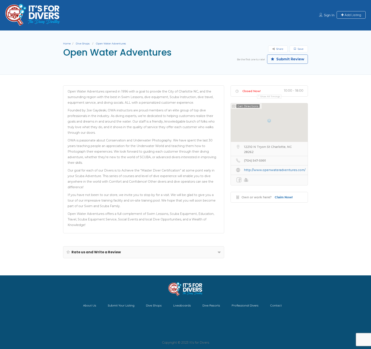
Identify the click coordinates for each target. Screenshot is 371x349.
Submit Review (289, 59)
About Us (89, 305)
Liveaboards (182, 305)
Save (300, 48)
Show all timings (270, 96)
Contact (276, 305)
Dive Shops (83, 43)
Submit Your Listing (121, 305)
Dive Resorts (211, 305)
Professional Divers (245, 305)
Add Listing (352, 15)
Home (67, 43)
